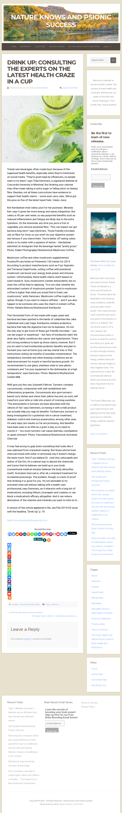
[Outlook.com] (65, 534)
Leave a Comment (70, 88)
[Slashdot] (44, 540)
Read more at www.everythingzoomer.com (27, 520)
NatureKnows (42, 88)
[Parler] (51, 534)
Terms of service (100, 630)
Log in (94, 668)
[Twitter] (13, 534)
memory (54, 604)
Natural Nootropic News (30, 604)
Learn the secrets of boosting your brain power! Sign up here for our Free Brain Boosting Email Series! (61, 713)
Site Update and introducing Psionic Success (101, 481)
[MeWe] (24, 534)
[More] (48, 540)
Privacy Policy (88, 707)
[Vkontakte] (39, 534)
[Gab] (36, 534)
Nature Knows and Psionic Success (61, 21)
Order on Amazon (98, 434)
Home (14, 46)
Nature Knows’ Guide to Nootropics (84, 46)
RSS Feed (78, 804)
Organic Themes (66, 804)
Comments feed (99, 680)
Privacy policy (98, 624)
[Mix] (28, 534)
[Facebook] (10, 534)
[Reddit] (17, 534)
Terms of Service (89, 703)
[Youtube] (58, 534)
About (106, 46)
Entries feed (97, 674)
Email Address (99, 169)
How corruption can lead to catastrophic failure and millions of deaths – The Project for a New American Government (103, 546)
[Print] (43, 534)
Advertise (96, 581)
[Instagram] (47, 534)
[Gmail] (54, 534)
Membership (25, 46)
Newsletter (96, 603)
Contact (95, 587)
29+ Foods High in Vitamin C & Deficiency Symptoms (53, 616)
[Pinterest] (21, 534)
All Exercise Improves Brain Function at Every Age (102, 528)
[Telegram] (62, 534)
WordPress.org (99, 685)
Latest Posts (40, 46)
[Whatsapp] (32, 534)
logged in (28, 639)
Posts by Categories (101, 618)
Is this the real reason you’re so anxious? (26, 612)
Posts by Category (57, 46)
